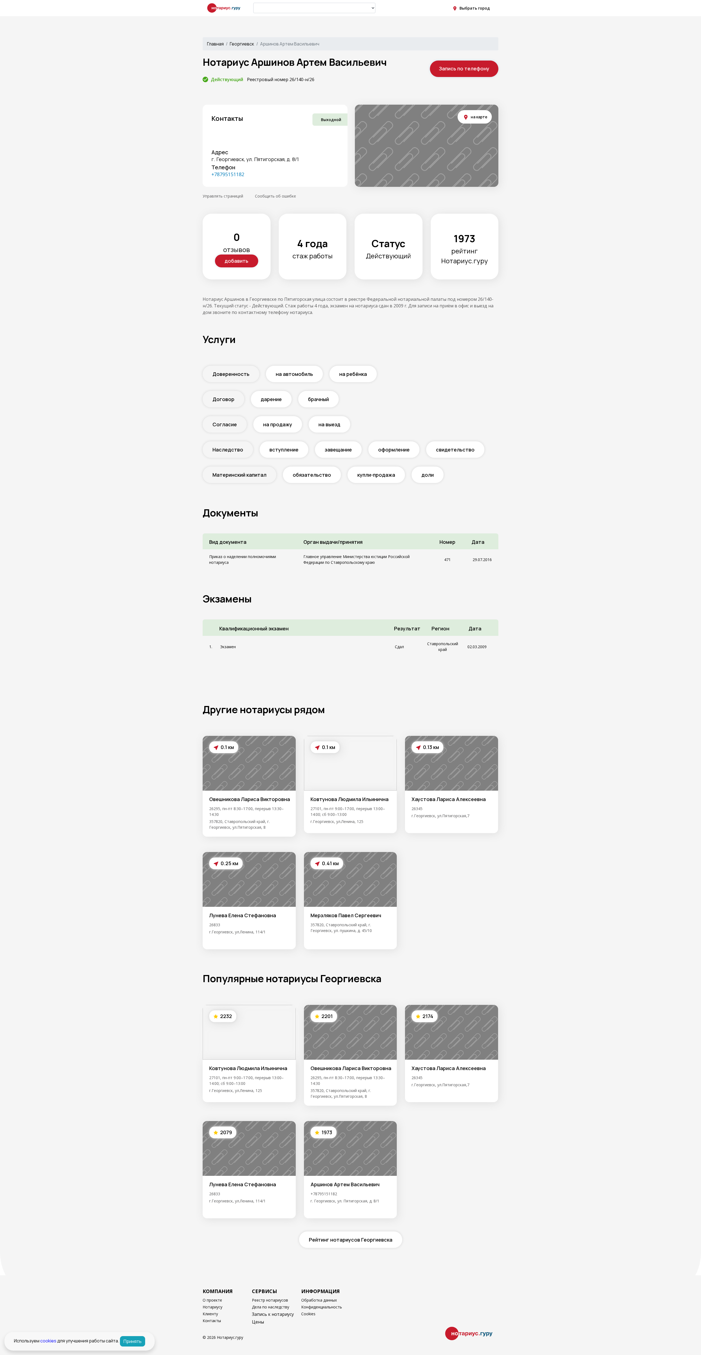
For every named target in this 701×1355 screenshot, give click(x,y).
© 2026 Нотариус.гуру (223, 1337)
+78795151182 (227, 174)
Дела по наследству (270, 1307)
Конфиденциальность (321, 1307)
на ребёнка (353, 374)
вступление (283, 449)
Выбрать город (474, 8)
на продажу (277, 424)
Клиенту (210, 1313)
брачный (318, 399)
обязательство (312, 474)
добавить (236, 261)
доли (427, 474)
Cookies (308, 1313)
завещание (338, 449)
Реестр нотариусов (270, 1300)
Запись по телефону (464, 68)
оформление (394, 449)
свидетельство (455, 449)
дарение (271, 399)
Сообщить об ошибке (275, 196)
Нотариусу (212, 1307)
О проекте (212, 1300)
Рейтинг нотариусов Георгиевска (350, 1239)
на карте (479, 116)
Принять (132, 1341)
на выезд (329, 424)
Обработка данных (319, 1300)
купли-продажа (376, 474)
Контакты (212, 1320)
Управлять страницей (223, 196)
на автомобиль (294, 374)
